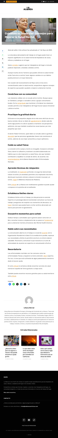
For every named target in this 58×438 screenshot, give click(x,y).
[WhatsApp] (2, 54)
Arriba (29, 434)
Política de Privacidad (29, 425)
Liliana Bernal (11, 40)
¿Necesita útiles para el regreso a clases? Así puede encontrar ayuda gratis (11, 352)
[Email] (2, 71)
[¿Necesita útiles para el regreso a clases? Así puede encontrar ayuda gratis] (11, 340)
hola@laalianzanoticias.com (29, 406)
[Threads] (2, 58)
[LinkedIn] (2, 67)
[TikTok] (34, 420)
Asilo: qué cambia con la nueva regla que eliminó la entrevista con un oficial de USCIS (46, 352)
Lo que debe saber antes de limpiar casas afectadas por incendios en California (27, 1)
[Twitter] (2, 62)
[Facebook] (2, 50)
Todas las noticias (10, 29)
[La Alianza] (28, 8)
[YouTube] (29, 420)
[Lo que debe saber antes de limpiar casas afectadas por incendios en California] (29, 340)
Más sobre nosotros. (10, 392)
